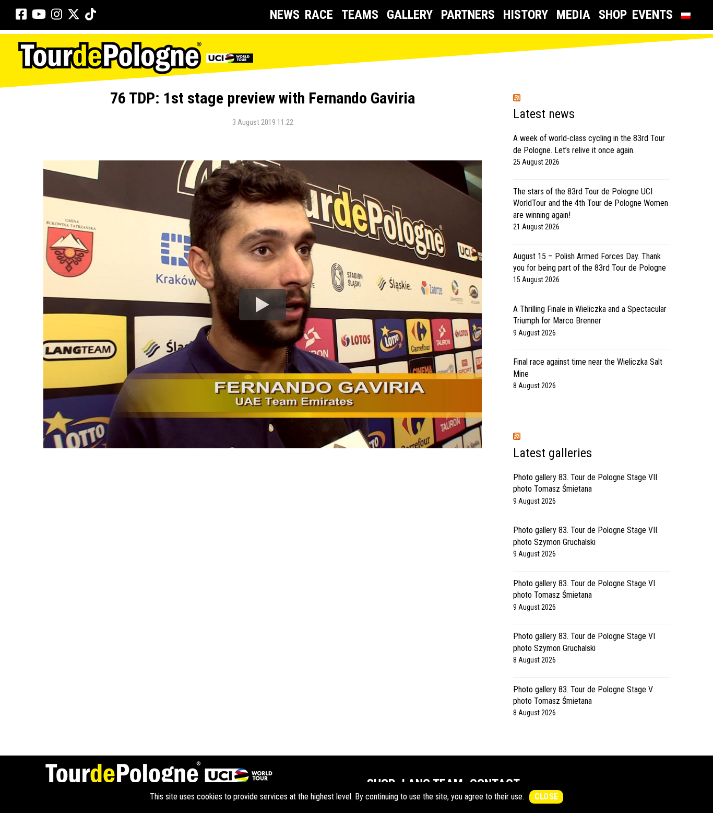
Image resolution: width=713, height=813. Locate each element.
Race (319, 14)
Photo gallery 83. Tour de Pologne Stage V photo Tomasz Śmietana (583, 695)
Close (546, 797)
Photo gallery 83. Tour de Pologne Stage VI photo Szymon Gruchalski (584, 642)
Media (573, 14)
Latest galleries (552, 453)
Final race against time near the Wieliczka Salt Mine (587, 367)
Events (652, 14)
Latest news (544, 114)
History (525, 14)
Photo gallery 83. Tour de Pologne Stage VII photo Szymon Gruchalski (585, 536)
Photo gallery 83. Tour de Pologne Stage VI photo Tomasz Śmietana (584, 589)
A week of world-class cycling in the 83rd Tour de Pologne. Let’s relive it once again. (589, 144)
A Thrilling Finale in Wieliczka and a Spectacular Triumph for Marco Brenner (590, 315)
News (285, 14)
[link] (21, 14)
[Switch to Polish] (688, 15)
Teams (359, 14)
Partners (468, 14)
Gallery (410, 14)
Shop (613, 14)
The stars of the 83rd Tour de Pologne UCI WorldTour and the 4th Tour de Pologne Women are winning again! (590, 203)
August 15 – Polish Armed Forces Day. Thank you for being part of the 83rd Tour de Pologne (589, 262)
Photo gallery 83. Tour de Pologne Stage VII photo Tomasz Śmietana (585, 483)
